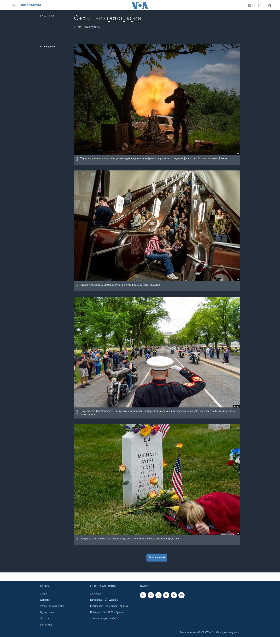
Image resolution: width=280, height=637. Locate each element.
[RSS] (174, 595)
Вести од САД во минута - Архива (109, 606)
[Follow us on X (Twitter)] (158, 595)
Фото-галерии (31, 5)
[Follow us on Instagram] (151, 595)
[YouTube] (249, 5)
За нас (43, 594)
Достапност (46, 618)
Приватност (47, 612)
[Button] (47, 47)
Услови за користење (52, 606)
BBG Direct (46, 624)
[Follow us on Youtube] (166, 595)
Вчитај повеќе (156, 557)
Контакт (45, 600)
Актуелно (95, 594)
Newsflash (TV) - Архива (104, 600)
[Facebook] (270, 5)
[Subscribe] (181, 595)
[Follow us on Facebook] (143, 595)
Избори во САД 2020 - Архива (107, 612)
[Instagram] (260, 5)
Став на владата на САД (103, 618)
